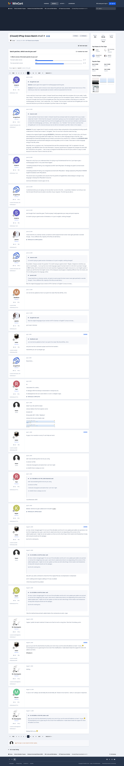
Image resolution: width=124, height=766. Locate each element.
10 (33, 73)
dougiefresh (16, 117)
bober (13, 40)
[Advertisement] (62, 21)
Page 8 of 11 (48, 73)
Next (39, 73)
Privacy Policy (19, 763)
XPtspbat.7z (29, 653)
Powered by (109, 763)
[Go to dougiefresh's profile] (16, 112)
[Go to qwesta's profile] (16, 234)
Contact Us (26, 763)
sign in (14, 68)
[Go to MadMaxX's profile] (16, 292)
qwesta (16, 239)
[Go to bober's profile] (10, 40)
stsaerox (16, 85)
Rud (16, 389)
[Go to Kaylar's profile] (16, 508)
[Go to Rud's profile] (16, 384)
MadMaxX (16, 297)
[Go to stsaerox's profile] (16, 79)
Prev (13, 73)
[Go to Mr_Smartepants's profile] (16, 621)
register (19, 68)
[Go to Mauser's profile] (16, 692)
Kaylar (16, 513)
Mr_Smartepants (16, 627)
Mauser (16, 697)
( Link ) (54, 508)
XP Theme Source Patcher (32, 40)
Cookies (31, 763)
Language (11, 763)
